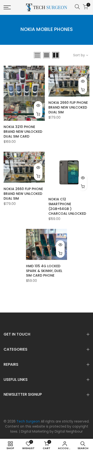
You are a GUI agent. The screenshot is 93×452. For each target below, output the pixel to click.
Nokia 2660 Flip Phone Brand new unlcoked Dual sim (68, 107)
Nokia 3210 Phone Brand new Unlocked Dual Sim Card (23, 131)
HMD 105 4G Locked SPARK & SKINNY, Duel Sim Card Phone (44, 271)
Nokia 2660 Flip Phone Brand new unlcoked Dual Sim (23, 193)
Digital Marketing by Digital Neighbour (52, 431)
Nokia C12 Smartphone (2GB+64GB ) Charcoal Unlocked (67, 206)
